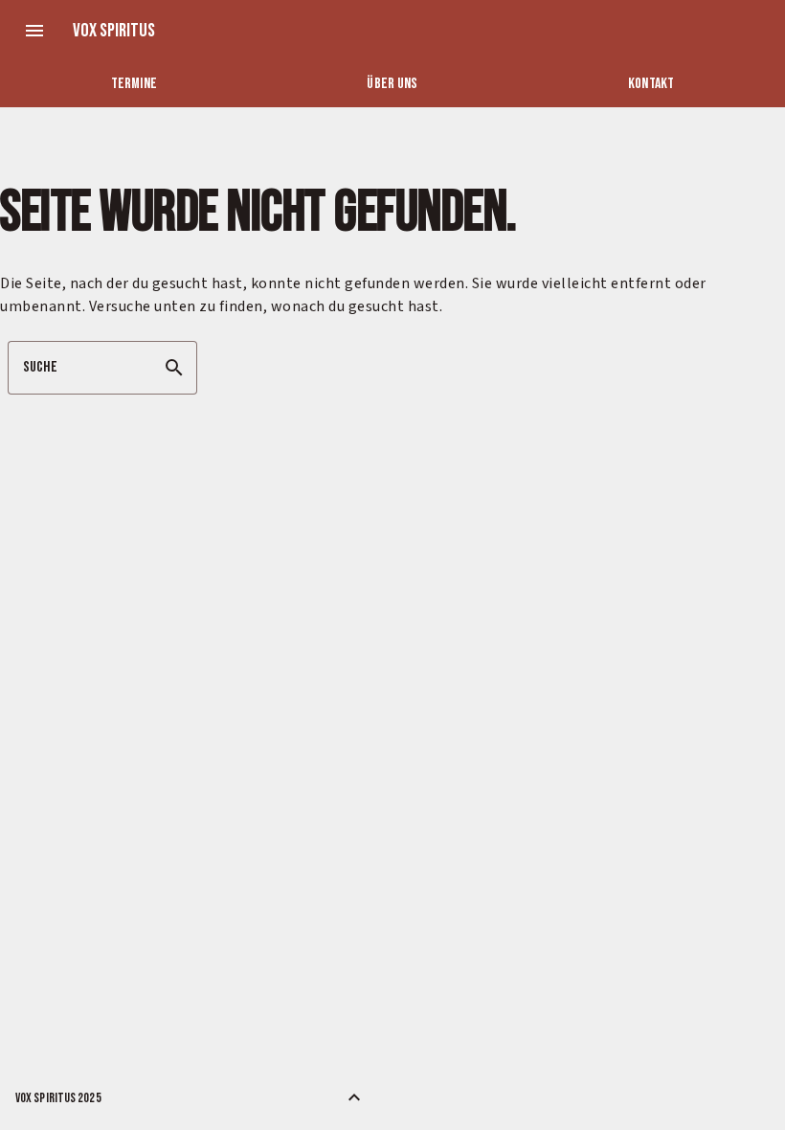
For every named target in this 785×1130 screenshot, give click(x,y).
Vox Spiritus (114, 30)
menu (34, 30)
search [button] (174, 367)
